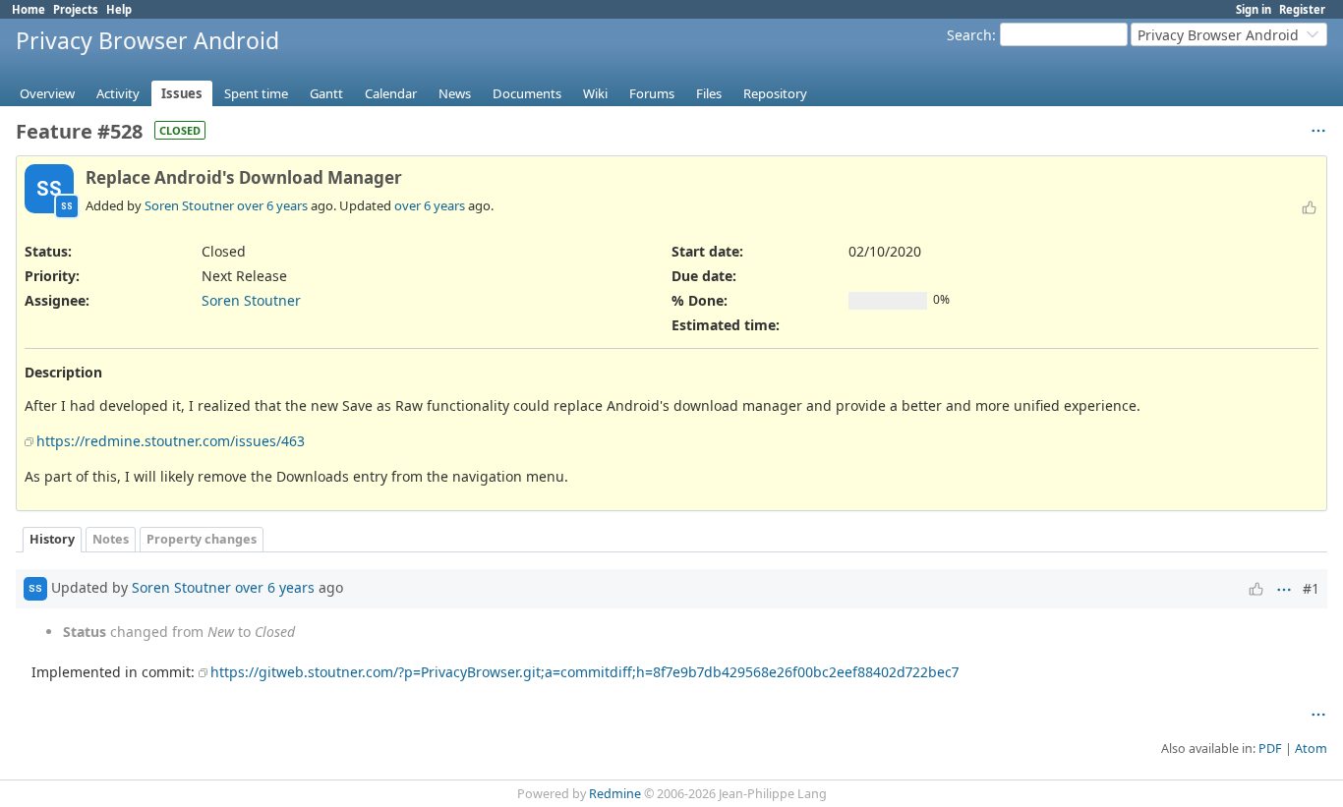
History (52, 539)
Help (119, 9)
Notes (110, 539)
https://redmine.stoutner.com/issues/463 (170, 441)
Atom (1311, 748)
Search (969, 35)
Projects (75, 9)
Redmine (615, 793)
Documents (527, 93)
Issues (182, 93)
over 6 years (272, 205)
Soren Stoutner (189, 205)
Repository (775, 93)
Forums (651, 93)
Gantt (326, 93)
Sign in (1253, 9)
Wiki (595, 93)
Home (28, 9)
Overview (47, 93)
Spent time (256, 93)
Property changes (201, 539)
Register (1302, 9)
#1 (1311, 588)
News (454, 93)
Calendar (391, 93)
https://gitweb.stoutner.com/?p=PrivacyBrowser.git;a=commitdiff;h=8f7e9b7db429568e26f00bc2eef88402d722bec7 (584, 672)
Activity (118, 93)
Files (709, 93)
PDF (1270, 748)
